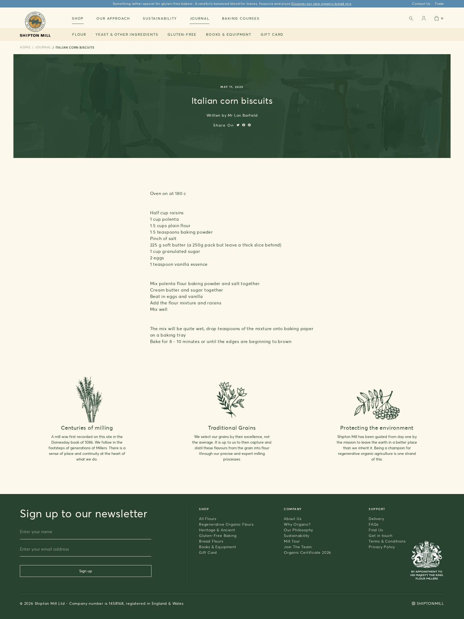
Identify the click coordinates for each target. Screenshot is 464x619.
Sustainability (296, 535)
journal (43, 47)
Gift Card (272, 34)
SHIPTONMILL (430, 603)
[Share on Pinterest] (249, 125)
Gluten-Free (182, 34)
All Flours (207, 518)
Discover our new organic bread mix (321, 4)
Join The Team (297, 546)
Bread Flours (211, 541)
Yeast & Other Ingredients (127, 34)
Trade (439, 4)
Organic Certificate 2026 (307, 552)
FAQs (374, 524)
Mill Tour (292, 541)
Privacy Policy (382, 546)
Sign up (85, 570)
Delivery (376, 518)
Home (25, 47)
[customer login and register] (423, 19)
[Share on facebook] (243, 125)
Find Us (376, 529)
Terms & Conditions (387, 541)
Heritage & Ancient (217, 529)
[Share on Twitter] (238, 125)
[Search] (410, 19)
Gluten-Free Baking (217, 535)
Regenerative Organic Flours (226, 524)
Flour (79, 34)
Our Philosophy (298, 529)
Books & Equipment (228, 34)
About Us (292, 518)
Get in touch (381, 535)
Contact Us (421, 4)
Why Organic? (297, 524)
